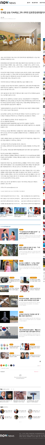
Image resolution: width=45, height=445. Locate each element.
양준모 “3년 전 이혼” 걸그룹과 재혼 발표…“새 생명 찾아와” (8, 412)
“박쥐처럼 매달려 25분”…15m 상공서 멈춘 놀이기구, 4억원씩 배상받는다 (19, 401)
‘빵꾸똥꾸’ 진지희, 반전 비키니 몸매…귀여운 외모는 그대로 (36, 418)
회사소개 (23, 433)
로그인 (20, 433)
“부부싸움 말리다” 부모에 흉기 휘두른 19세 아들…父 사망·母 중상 (33, 401)
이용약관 (27, 433)
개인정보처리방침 (31, 433)
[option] (19, 397)
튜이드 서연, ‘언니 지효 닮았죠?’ (22, 411)
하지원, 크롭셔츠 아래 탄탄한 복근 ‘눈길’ (36, 411)
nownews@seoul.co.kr (12, 187)
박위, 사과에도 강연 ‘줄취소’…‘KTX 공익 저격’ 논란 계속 (8, 418)
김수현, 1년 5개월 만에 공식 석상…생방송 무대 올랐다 (22, 418)
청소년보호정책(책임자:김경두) (39, 433)
